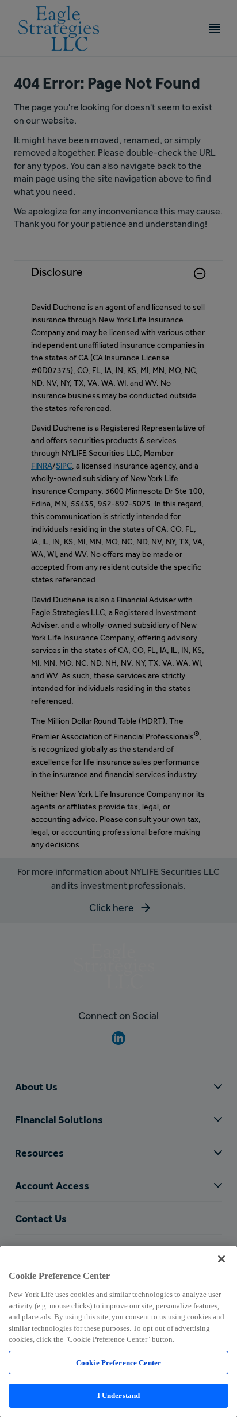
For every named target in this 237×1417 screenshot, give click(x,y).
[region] (118, 1331)
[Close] (221, 1259)
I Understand (118, 1395)
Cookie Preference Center (118, 1362)
